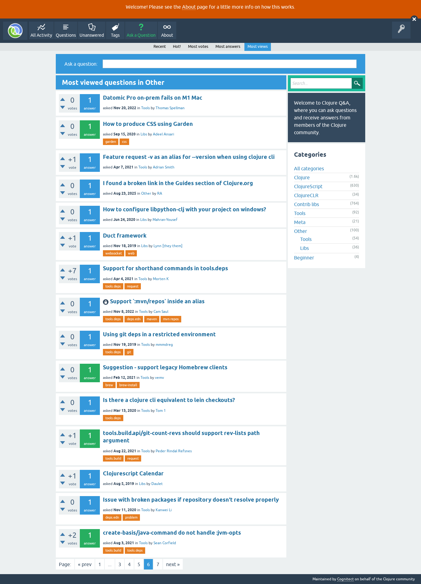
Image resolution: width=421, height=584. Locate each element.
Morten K (161, 279)
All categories (309, 168)
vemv (159, 377)
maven (152, 319)
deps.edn (134, 319)
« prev (85, 564)
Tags (115, 35)
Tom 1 (161, 410)
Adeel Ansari (163, 134)
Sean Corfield (164, 543)
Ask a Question (141, 35)
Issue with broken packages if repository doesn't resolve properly (191, 499)
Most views (257, 46)
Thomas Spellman (170, 108)
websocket (113, 253)
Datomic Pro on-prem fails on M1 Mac (152, 97)
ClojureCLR (306, 195)
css (124, 141)
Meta (299, 222)
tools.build (113, 458)
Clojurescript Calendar (133, 473)
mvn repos (171, 319)
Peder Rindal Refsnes (174, 451)
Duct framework (124, 235)
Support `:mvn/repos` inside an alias (157, 301)
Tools (145, 108)
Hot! (177, 46)
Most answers (227, 46)
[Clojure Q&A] (15, 31)
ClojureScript (308, 186)
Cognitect (345, 579)
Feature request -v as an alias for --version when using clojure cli (189, 157)
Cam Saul (160, 311)
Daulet (157, 484)
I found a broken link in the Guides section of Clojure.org (178, 183)
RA (159, 193)
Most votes (198, 46)
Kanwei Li (164, 510)
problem (131, 517)
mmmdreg (164, 344)
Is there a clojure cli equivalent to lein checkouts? (169, 400)
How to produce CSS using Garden (148, 124)
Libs (144, 134)
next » (173, 564)
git (129, 352)
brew (109, 385)
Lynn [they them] (167, 246)
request (132, 286)
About (189, 7)
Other (146, 193)
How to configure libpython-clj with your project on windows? (184, 209)
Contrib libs (306, 204)
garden (110, 141)
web (131, 253)
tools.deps (113, 286)
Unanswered (92, 35)
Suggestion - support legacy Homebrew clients (165, 367)
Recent (159, 46)
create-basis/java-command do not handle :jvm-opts (172, 532)
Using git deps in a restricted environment (159, 334)
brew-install (128, 385)
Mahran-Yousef (165, 219)
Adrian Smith (163, 167)
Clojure (302, 177)
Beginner (304, 257)
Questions (66, 35)
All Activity (41, 35)
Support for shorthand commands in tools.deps (165, 268)
